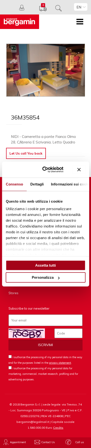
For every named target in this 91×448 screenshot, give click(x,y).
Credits (58, 427)
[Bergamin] (19, 21)
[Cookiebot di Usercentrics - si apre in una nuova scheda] (46, 169)
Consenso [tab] (14, 184)
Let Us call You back (25, 153)
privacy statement (60, 362)
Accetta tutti (45, 265)
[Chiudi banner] (78, 169)
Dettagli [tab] (37, 184)
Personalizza (43, 277)
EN (78, 7)
